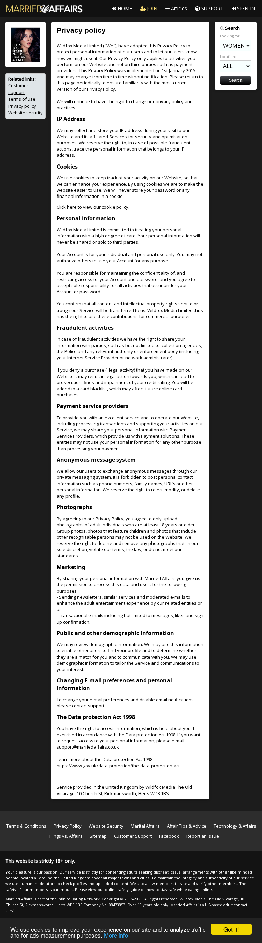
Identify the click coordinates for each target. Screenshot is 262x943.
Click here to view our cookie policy (92, 207)
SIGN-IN (245, 8)
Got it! (231, 929)
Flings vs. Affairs (66, 836)
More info (116, 935)
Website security (25, 113)
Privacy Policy (68, 826)
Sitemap (98, 836)
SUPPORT (211, 8)
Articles (178, 8)
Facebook (169, 836)
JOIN (151, 8)
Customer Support (133, 836)
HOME (124, 8)
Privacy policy (22, 106)
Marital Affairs (145, 826)
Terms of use (21, 99)
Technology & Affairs (235, 826)
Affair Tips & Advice (186, 826)
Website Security (106, 826)
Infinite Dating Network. (79, 898)
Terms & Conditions (26, 826)
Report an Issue (202, 836)
